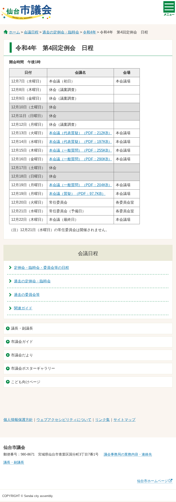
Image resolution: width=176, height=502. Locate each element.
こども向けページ (25, 382)
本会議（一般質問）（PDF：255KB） (80, 150)
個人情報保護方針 (18, 420)
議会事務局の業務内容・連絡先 (128, 454)
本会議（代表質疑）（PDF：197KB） (80, 142)
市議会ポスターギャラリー (33, 368)
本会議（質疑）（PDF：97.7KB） (77, 194)
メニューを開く (169, 6)
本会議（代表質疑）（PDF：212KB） (80, 133)
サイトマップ (124, 420)
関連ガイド (23, 308)
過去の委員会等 (27, 295)
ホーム (14, 32)
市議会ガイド (22, 342)
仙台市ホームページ (152, 481)
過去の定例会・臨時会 (60, 32)
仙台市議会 (26, 12)
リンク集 (102, 420)
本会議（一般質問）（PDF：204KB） (80, 185)
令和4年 (89, 32)
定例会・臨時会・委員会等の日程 (41, 268)
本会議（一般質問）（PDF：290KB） (80, 159)
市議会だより (22, 355)
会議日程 (31, 32)
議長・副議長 (22, 328)
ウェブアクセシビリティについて (63, 420)
